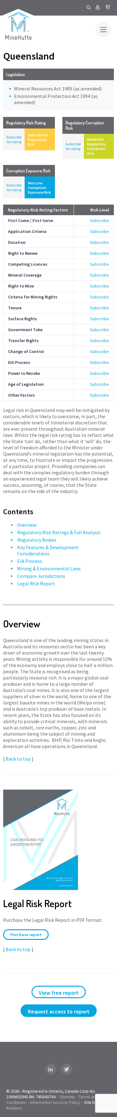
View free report (59, 992)
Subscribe (99, 220)
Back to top (18, 759)
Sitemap (67, 1097)
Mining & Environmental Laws (49, 568)
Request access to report (59, 1011)
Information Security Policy (55, 1102)
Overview (27, 525)
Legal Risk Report (36, 583)
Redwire (14, 1108)
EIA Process (29, 561)
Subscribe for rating (14, 139)
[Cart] (108, 7)
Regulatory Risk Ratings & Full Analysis (58, 532)
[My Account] (98, 7)
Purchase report (25, 934)
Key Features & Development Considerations (48, 550)
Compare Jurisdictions (41, 576)
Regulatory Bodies (36, 540)
